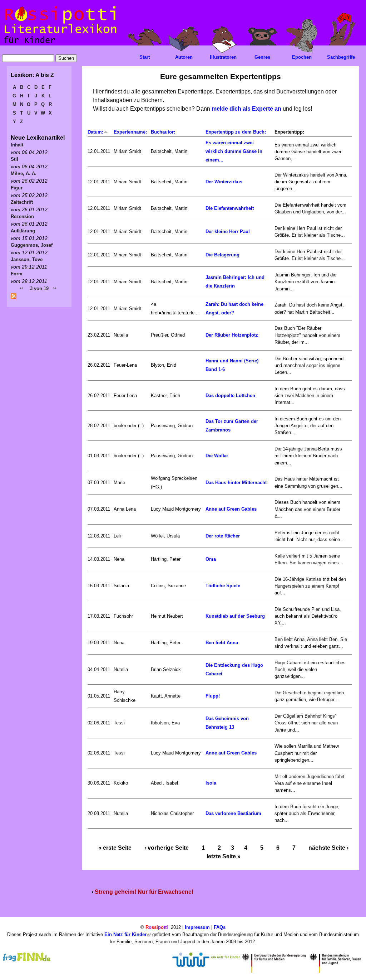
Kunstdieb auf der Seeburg (235, 616)
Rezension (22, 216)
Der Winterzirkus (224, 181)
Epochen (302, 57)
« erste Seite (115, 848)
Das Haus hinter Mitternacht (236, 482)
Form (17, 273)
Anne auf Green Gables (231, 509)
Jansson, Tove (27, 259)
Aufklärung (23, 230)
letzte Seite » (224, 856)
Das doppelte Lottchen (230, 395)
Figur (17, 188)
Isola (211, 783)
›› (54, 288)
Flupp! (213, 696)
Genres (262, 57)
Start (144, 57)
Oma (211, 559)
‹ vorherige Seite (166, 848)
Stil (14, 159)
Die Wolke (217, 455)
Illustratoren (223, 57)
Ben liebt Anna (222, 642)
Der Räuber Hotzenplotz (232, 335)
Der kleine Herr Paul (228, 231)
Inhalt (17, 145)
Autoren (184, 57)
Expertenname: (130, 132)
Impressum (197, 927)
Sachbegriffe (341, 57)
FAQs (220, 927)
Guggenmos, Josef (32, 245)
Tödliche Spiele (223, 585)
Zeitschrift (22, 202)
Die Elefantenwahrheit (230, 208)
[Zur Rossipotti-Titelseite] (59, 43)
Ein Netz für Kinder (125, 934)
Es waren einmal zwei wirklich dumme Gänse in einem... (234, 151)
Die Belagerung (222, 254)
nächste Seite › (328, 848)
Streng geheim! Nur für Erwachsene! (144, 892)
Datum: (95, 132)
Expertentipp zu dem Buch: (236, 132)
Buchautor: (163, 132)
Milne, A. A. (23, 173)
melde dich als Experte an (246, 109)
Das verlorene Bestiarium (233, 813)
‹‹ (21, 288)
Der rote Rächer (223, 536)
